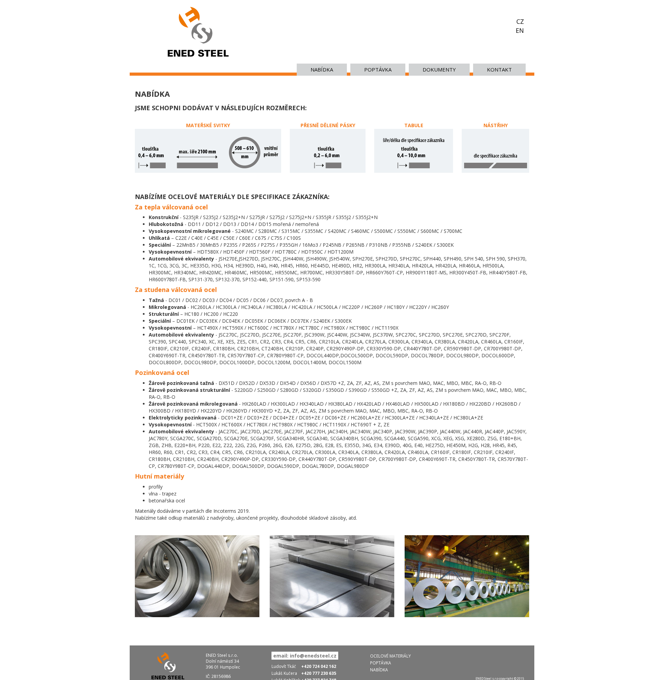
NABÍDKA (322, 69)
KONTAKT (499, 69)
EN (520, 30)
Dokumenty (439, 69)
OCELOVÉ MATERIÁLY (390, 656)
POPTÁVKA (377, 69)
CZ (520, 21)
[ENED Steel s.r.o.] (198, 31)
